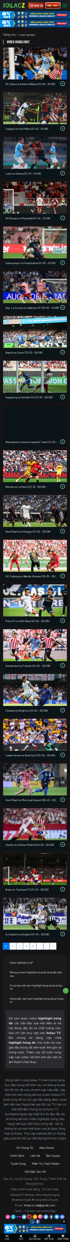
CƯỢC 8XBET (52, 5)
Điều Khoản (46, 1147)
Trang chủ (9, 34)
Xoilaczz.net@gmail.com (39, 1205)
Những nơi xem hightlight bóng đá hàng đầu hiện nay (36, 974)
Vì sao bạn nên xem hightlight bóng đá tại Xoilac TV (36, 987)
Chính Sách (17, 1155)
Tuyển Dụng (18, 1163)
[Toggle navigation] (64, 5)
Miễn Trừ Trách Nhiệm (46, 1163)
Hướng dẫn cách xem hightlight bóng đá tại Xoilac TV (37, 1000)
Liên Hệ (35, 1155)
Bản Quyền (53, 1155)
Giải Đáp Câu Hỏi (35, 1171)
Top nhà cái (36, 5)
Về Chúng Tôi (24, 1147)
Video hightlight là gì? (21, 962)
